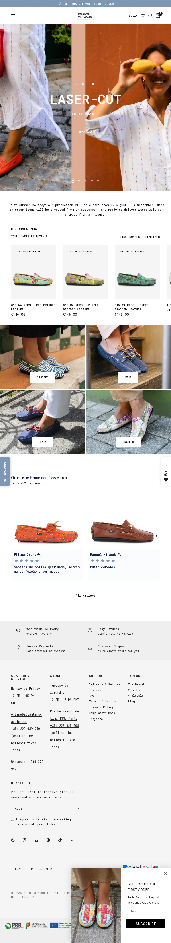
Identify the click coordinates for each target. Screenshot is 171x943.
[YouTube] (40, 841)
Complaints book (102, 713)
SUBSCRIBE (146, 924)
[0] (157, 15)
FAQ (91, 696)
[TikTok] (63, 840)
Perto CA (29, 897)
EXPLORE (135, 675)
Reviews (95, 690)
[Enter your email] (77, 809)
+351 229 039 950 (25, 729)
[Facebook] (16, 840)
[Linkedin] (75, 840)
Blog (131, 701)
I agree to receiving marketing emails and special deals (43, 821)
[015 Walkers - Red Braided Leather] (33, 272)
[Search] (150, 15)
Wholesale (136, 696)
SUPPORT (97, 675)
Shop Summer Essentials (140, 237)
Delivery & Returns (104, 684)
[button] (85, 132)
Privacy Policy (101, 707)
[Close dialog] (165, 873)
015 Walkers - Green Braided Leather (132, 307)
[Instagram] (28, 840)
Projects (96, 719)
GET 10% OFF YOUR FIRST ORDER (89, 4)
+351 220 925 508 (64, 725)
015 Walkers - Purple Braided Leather (81, 307)
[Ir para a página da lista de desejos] (143, 15)
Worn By (134, 690)
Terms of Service (103, 701)
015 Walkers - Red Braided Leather (33, 307)
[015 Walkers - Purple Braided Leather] (85, 272)
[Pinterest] (51, 840)
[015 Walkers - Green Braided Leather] (137, 272)
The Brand (136, 684)
